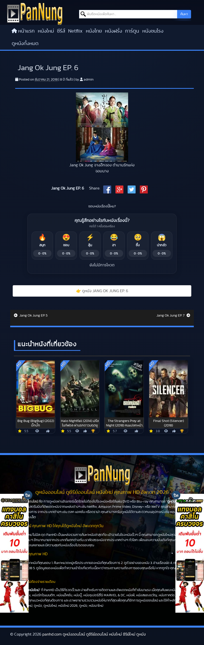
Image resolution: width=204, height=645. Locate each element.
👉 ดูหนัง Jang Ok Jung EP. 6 (102, 291)
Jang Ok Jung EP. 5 (33, 315)
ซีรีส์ (61, 31)
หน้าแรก (26, 31)
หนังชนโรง (152, 31)
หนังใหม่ (46, 31)
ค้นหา (184, 14)
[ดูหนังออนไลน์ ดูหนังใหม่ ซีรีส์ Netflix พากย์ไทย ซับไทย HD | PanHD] (35, 13)
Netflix (75, 31)
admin (89, 79)
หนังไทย (94, 31)
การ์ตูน (132, 31)
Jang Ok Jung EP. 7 (170, 315)
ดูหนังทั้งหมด (25, 43)
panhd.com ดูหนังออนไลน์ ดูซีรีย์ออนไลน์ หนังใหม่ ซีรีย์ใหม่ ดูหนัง (94, 634)
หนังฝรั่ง (113, 31)
